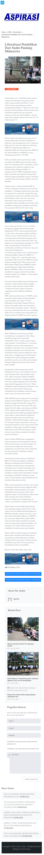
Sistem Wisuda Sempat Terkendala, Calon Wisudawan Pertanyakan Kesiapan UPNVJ (19, 804)
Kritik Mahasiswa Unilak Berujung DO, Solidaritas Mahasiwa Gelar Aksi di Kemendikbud (22, 679)
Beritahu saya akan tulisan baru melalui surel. (24, 748)
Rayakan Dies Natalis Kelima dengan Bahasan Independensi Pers (21, 696)
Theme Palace (26, 849)
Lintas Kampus (11, 89)
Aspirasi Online (20, 846)
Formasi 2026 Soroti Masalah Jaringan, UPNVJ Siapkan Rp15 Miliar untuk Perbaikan (22, 815)
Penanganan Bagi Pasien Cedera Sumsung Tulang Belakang (23, 579)
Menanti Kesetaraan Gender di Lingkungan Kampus (20, 645)
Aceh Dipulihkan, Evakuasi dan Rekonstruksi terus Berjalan (23, 574)
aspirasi (25, 80)
